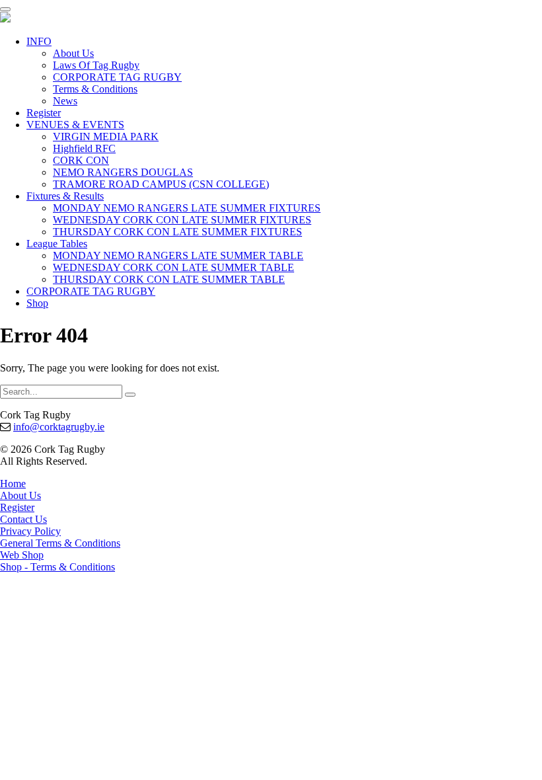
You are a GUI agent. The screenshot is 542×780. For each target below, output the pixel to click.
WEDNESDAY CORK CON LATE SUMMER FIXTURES (182, 219)
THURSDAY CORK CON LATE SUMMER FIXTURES (177, 231)
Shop (37, 303)
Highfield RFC (84, 148)
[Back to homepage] (5, 18)
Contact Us (23, 519)
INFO (39, 41)
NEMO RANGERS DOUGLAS (123, 172)
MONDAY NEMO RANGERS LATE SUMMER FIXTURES (187, 208)
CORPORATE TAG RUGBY (117, 77)
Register (43, 112)
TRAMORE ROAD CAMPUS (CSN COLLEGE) (161, 184)
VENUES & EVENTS (75, 124)
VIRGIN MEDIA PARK (106, 136)
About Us (73, 53)
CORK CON (81, 160)
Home (13, 483)
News (65, 100)
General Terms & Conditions (60, 543)
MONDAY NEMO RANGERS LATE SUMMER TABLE (178, 255)
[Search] (130, 395)
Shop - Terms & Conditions (57, 566)
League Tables (56, 243)
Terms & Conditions (95, 89)
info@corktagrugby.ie (58, 426)
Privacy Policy (30, 531)
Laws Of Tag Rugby (96, 65)
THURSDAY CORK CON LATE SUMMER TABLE (169, 279)
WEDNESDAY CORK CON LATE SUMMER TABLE (173, 267)
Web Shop (22, 555)
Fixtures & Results (65, 196)
